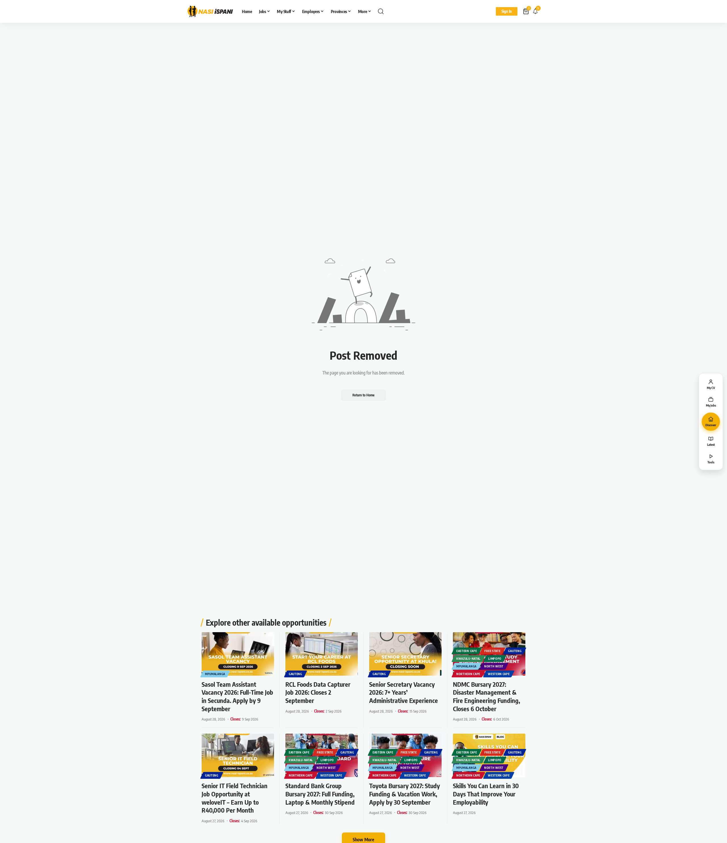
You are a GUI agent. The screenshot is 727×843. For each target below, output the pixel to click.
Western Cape (498, 674)
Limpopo (495, 658)
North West (494, 666)
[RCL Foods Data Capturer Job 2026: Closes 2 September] (321, 654)
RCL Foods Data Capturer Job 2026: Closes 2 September (317, 692)
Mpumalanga (215, 674)
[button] (381, 11)
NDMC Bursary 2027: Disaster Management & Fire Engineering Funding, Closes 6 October (486, 696)
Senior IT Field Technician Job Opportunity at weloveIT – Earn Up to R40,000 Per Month (235, 798)
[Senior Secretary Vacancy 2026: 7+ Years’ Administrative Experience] (405, 654)
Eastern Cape (466, 651)
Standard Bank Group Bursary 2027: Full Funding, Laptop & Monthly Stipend (320, 794)
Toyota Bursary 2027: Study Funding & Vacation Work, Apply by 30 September (404, 794)
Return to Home (363, 395)
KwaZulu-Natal (468, 658)
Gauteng (295, 674)
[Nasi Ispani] (210, 11)
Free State (492, 651)
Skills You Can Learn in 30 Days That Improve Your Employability (486, 794)
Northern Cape (468, 674)
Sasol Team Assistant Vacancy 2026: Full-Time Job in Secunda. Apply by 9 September (237, 696)
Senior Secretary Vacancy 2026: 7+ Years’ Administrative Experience (403, 692)
